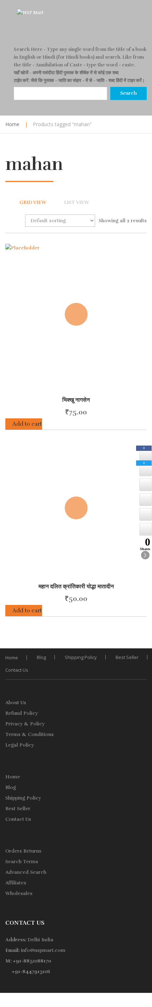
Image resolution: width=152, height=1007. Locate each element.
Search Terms (21, 862)
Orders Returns (23, 851)
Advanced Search (25, 872)
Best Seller (127, 657)
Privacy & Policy (25, 724)
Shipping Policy (81, 657)
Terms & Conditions (29, 734)
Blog (41, 657)
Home (12, 124)
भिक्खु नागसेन (76, 400)
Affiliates (15, 883)
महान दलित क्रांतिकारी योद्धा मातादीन (76, 586)
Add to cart (27, 424)
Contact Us (16, 670)
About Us (15, 703)
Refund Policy (21, 713)
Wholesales (19, 893)
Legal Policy (19, 745)
